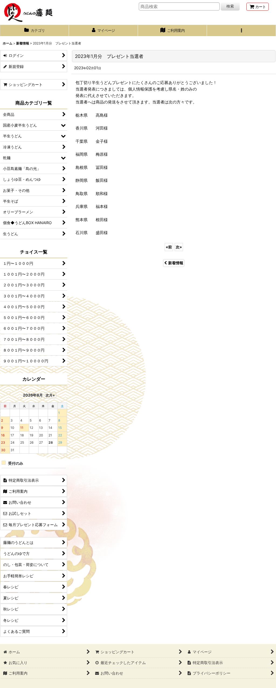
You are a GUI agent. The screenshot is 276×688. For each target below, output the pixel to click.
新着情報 (175, 262)
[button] (241, 30)
